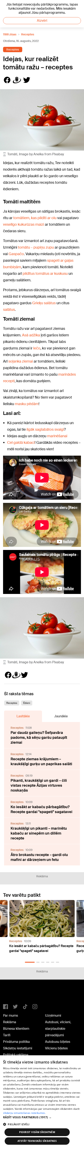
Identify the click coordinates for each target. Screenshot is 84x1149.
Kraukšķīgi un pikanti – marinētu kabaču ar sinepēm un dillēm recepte (39, 833)
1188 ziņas (9, 34)
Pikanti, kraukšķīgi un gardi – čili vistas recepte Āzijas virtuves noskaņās (39, 785)
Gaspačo (16, 253)
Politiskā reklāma (15, 1055)
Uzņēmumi (53, 1015)
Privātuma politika (16, 1042)
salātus (9, 309)
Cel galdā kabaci (21, 442)
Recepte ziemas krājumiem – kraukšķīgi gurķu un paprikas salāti (41, 761)
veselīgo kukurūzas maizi (23, 224)
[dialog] (42, 1102)
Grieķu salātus (44, 303)
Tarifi (6, 1035)
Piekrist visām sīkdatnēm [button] (37, 1132)
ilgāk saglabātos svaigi (45, 429)
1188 (11, 993)
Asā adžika (31, 335)
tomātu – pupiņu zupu (36, 247)
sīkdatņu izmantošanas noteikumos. (24, 1113)
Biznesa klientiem (16, 1028)
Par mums (10, 1015)
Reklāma (9, 1022)
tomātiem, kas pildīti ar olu (34, 217)
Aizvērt (42, 20)
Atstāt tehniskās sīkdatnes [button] (37, 1141)
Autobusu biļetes (57, 1042)
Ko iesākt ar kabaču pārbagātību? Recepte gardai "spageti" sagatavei (41, 809)
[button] (30, 962)
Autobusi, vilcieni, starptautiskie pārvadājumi (58, 1028)
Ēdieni (26, 703)
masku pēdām (27, 403)
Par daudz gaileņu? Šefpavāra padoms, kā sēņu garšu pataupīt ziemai (39, 737)
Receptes (27, 34)
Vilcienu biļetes (56, 1048)
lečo (36, 348)
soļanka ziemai (20, 361)
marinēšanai (57, 436)
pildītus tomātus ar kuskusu (45, 273)
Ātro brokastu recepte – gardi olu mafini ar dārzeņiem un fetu (39, 857)
